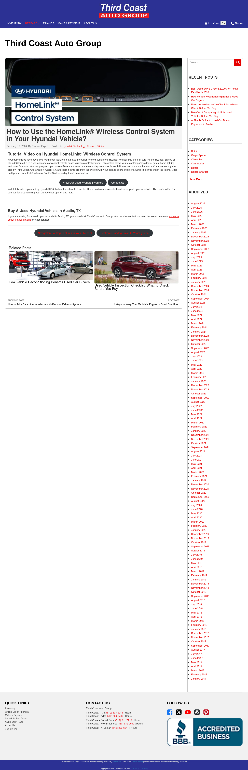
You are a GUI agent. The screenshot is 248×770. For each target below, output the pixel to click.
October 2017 (198, 641)
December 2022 (200, 385)
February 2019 (199, 575)
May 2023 (196, 364)
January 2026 (198, 232)
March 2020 (197, 521)
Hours (128, 712)
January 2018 (198, 629)
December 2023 (200, 335)
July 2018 (196, 604)
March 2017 (197, 670)
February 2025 (199, 277)
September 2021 (200, 447)
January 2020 (198, 530)
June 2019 (197, 558)
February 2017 (199, 674)
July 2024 (196, 306)
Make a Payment (69, 23)
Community (197, 163)
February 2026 (199, 228)
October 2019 (198, 542)
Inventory (14, 23)
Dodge (194, 167)
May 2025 (196, 265)
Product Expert (40, 146)
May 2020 (196, 513)
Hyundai (67, 146)
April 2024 (196, 319)
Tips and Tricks (95, 146)
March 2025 (197, 273)
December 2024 (200, 286)
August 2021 (198, 451)
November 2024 (200, 290)
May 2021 (196, 463)
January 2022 (198, 430)
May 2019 (196, 563)
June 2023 (197, 360)
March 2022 (197, 422)
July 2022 (196, 406)
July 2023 (196, 356)
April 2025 (196, 269)
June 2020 (197, 509)
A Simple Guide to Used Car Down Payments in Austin (210, 122)
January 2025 (198, 282)
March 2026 (197, 224)
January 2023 (198, 381)
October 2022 (198, 393)
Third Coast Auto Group (53, 43)
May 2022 (196, 414)
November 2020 (200, 488)
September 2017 (200, 645)
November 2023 (200, 339)
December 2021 (200, 434)
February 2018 (199, 624)
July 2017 (196, 653)
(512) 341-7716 (123, 720)
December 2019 (200, 534)
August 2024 (198, 302)
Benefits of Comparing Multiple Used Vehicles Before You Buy (211, 114)
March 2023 (197, 373)
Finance (48, 23)
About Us (90, 23)
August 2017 (198, 649)
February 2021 (199, 476)
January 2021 (198, 480)
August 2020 (198, 501)
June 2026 (197, 211)
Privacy (136, 768)
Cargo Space (198, 155)
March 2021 (197, 472)
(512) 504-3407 (114, 716)
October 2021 (198, 443)
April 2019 (196, 567)
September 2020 (200, 496)
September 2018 (200, 596)
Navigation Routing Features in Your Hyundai (65, 233)
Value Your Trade (14, 721)
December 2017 (200, 633)
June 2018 (197, 608)
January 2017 (198, 678)
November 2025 (200, 240)
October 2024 (198, 294)
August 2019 (198, 550)
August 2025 (198, 253)
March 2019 (197, 571)
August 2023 (198, 352)
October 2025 (198, 244)
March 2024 (197, 323)
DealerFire (117, 761)
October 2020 (198, 492)
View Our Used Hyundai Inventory (83, 182)
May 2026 (196, 216)
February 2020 (199, 525)
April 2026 (196, 220)
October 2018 (198, 591)
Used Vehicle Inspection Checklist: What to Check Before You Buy (214, 106)
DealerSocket (137, 761)
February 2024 (199, 327)
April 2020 (196, 517)
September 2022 (200, 397)
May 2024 (196, 315)
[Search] (237, 62)
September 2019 (200, 546)
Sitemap (145, 768)
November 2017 (200, 637)
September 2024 (200, 298)
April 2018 (196, 616)
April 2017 (196, 666)
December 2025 (200, 236)
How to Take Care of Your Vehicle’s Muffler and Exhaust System (44, 302)
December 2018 (200, 583)
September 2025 (200, 249)
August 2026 (198, 203)
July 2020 (196, 505)
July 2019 (196, 554)
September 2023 (200, 348)
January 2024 (198, 331)
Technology (79, 146)
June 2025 (197, 261)
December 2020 (200, 484)
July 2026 (196, 207)
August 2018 (198, 600)
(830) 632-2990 (126, 723)
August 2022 (198, 401)
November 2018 (200, 587)
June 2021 (197, 459)
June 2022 (197, 410)
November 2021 (200, 439)
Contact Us (117, 182)
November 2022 (200, 389)
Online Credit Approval (17, 711)
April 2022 (196, 418)
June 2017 (197, 658)
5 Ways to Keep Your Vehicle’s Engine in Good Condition (146, 302)
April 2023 (196, 368)
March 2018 (197, 620)
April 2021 (196, 467)
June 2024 (197, 310)
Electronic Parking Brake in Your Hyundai (124, 233)
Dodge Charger (199, 171)
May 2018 (196, 612)
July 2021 (196, 455)
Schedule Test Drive (15, 718)
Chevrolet (196, 159)
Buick (194, 151)
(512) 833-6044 (114, 712)
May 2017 (196, 662)
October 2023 (198, 344)
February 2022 (199, 426)
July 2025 (196, 257)
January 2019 (198, 579)
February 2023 (199, 377)
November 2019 (200, 538)
